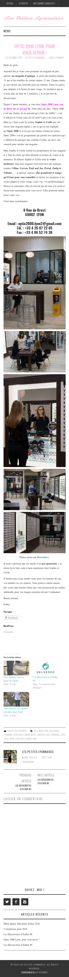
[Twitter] (7, 901)
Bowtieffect (43, 557)
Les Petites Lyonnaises (35, 57)
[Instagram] (24, 901)
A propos (23, 3)
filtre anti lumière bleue (24, 734)
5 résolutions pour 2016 (15, 929)
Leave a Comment (56, 57)
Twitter (46, 757)
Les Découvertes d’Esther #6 (46, 781)
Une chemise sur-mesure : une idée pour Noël (16, 710)
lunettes (41, 734)
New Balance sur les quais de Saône (14, 678)
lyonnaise (55, 734)
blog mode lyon (41, 731)
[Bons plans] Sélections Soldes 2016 (22, 923)
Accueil (9, 3)
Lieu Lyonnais (20, 731)
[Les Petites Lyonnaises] (35, 18)
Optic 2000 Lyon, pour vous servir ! (22, 939)
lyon (48, 734)
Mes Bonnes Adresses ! (44, 3)
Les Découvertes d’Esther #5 (23, 787)
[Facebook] (15, 901)
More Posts (29, 757)
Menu (7, 31)
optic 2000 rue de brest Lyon (23, 738)
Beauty (10, 731)
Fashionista (28, 972)
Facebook (28, 762)
